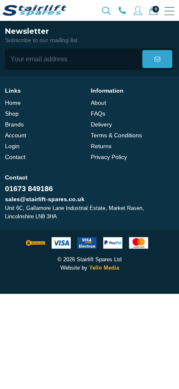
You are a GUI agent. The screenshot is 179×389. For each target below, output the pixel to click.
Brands (14, 124)
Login (12, 146)
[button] (157, 59)
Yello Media (104, 268)
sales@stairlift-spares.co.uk (45, 199)
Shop (12, 113)
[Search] (106, 11)
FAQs (98, 113)
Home (13, 102)
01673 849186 (29, 188)
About (98, 102)
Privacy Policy (109, 157)
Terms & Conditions (116, 135)
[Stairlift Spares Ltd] (34, 10)
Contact (15, 157)
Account (15, 135)
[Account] (122, 11)
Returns (101, 146)
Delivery (101, 124)
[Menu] (169, 11)
